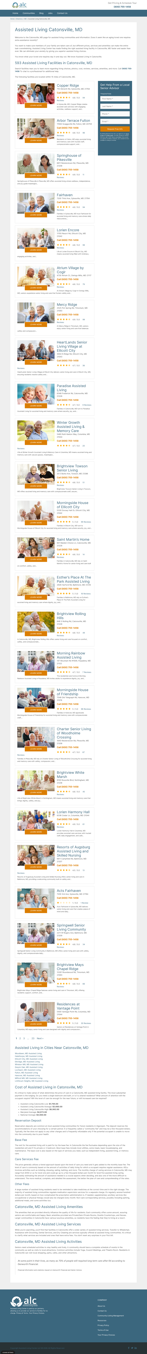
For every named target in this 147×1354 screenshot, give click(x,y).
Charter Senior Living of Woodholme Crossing (74, 733)
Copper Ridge (68, 85)
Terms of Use (103, 1330)
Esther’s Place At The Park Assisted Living (74, 579)
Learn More (36, 105)
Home (15, 13)
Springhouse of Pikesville (69, 157)
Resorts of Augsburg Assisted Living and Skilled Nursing (73, 851)
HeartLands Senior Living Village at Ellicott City (72, 346)
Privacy (18, 1313)
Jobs (50, 13)
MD (25, 19)
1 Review (84, 903)
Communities (29, 13)
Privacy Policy (109, 135)
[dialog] (8, 1352)
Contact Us (62, 13)
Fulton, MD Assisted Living (26, 1073)
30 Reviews (86, 1023)
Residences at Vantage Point (68, 1006)
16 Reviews (86, 594)
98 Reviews (86, 709)
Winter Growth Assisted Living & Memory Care (71, 426)
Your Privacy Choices (106, 1335)
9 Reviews (86, 405)
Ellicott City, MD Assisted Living (29, 1059)
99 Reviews (86, 522)
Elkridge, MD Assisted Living (27, 1061)
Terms (25, 1313)
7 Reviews (86, 672)
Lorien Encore (68, 230)
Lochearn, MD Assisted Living (28, 1070)
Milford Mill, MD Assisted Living (28, 1078)
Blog (41, 13)
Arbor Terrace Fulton (73, 120)
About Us (101, 1306)
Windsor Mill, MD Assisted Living (29, 1064)
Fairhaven (65, 195)
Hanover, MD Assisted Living (27, 1075)
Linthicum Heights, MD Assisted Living (31, 1081)
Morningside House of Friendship (72, 692)
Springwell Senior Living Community (71, 927)
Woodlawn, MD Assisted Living (28, 1053)
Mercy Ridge (67, 304)
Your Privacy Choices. (37, 1313)
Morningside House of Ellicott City (72, 505)
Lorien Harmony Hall (73, 812)
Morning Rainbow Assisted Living (71, 655)
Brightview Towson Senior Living (72, 468)
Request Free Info (115, 129)
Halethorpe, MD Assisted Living (28, 1056)
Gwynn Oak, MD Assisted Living (29, 1067)
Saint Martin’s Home (73, 539)
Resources (102, 1320)
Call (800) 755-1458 (68, 92)
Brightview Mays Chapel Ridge (70, 967)
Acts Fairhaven (69, 891)
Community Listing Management (111, 1316)
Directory (19, 19)
